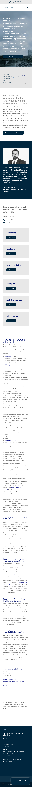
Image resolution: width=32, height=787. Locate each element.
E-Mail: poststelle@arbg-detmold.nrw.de (13, 681)
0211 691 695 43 (16, 759)
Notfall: (5, 761)
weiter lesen (11, 237)
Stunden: (5, 749)
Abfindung (7, 440)
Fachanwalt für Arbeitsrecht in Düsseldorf (13, 734)
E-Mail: (5, 738)
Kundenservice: (7, 759)
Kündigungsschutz (9, 356)
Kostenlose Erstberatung (13, 57)
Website (5, 685)
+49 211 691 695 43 (13, 761)
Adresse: (5, 742)
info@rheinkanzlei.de (13, 738)
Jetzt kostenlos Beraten (13, 133)
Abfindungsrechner (9, 365)
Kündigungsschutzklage (17, 574)
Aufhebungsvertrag (9, 367)
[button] (3, 784)
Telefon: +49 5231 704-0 (9, 679)
